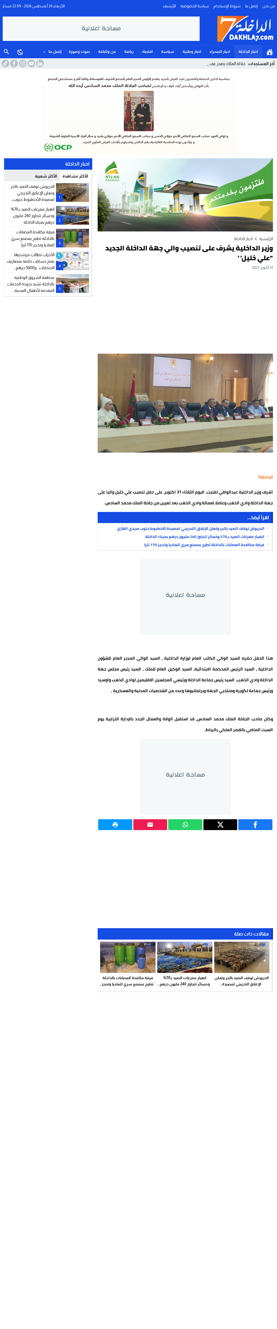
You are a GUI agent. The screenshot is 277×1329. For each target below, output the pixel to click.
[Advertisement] (185, 312)
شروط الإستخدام (226, 6)
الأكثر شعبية (46, 176)
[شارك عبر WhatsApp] (185, 824)
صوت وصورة (79, 51)
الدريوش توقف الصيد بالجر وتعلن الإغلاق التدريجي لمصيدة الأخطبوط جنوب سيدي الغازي (190, 528)
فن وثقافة (107, 51)
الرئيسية (269, 52)
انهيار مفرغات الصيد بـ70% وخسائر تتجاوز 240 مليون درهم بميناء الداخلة (204, 536)
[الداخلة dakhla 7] (237, 28)
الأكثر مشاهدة (75, 176)
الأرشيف (169, 6)
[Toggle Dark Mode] (20, 51)
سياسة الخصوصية (194, 6)
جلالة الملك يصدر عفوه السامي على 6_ (213, 63)
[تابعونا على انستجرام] (22, 63)
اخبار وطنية (192, 51)
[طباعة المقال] (115, 824)
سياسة (167, 51)
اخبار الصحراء (220, 51)
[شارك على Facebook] (255, 824)
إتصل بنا (251, 6)
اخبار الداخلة (248, 51)
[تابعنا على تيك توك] (5, 63)
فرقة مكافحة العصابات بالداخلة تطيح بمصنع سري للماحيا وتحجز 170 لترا (204, 544)
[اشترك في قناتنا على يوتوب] (31, 63)
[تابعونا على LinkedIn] (39, 63)
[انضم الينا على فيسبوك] (13, 63)
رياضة (129, 51)
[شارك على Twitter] (220, 824)
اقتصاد (147, 51)
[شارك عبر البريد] (150, 824)
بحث (6, 51)
